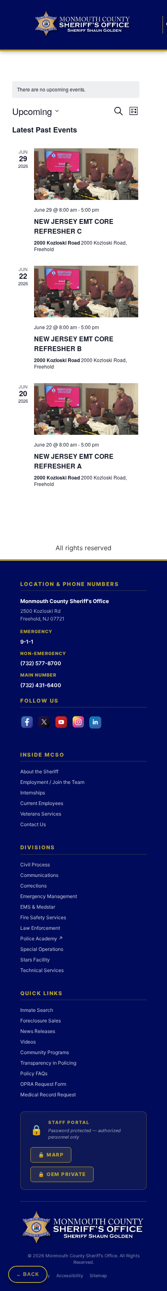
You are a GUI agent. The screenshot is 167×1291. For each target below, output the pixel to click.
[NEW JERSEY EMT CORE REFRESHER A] (86, 409)
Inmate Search (36, 1010)
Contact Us (33, 824)
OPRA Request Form (43, 1084)
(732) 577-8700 (40, 663)
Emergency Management (48, 896)
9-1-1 (26, 641)
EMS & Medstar (37, 907)
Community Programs (44, 1052)
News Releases (37, 1031)
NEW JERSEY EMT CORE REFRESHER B (73, 343)
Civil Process (35, 864)
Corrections (33, 886)
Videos (28, 1042)
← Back (27, 1274)
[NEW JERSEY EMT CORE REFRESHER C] (86, 174)
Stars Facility (35, 960)
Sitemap (98, 1275)
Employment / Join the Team (52, 782)
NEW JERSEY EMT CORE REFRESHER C (73, 226)
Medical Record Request (48, 1094)
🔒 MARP (51, 1155)
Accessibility (69, 1275)
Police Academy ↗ (41, 938)
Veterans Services (40, 814)
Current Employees (41, 803)
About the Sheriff (39, 771)
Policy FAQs (33, 1073)
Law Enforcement (40, 928)
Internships (32, 793)
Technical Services (42, 970)
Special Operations (41, 949)
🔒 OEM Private (62, 1174)
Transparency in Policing (48, 1063)
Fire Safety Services (43, 917)
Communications (39, 875)
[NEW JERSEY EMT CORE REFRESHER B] (86, 291)
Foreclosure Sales (40, 1021)
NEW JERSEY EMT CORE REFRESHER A (73, 461)
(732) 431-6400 (40, 685)
